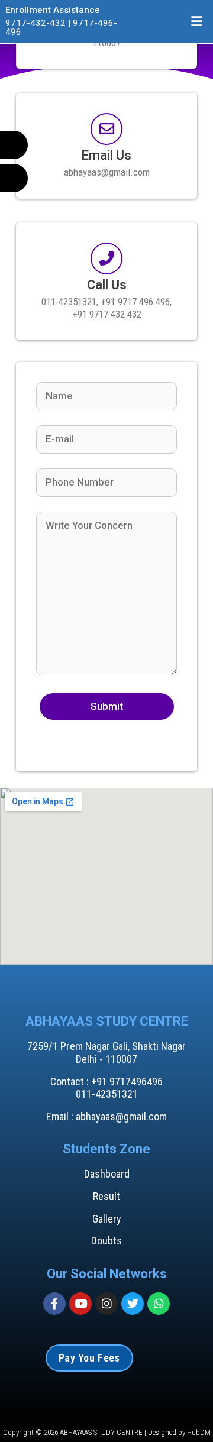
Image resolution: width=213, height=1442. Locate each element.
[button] (197, 21)
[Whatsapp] (158, 1303)
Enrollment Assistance (52, 10)
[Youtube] (80, 1303)
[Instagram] (106, 1303)
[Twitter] (132, 1303)
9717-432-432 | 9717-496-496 (61, 27)
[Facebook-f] (54, 1303)
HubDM (199, 1432)
